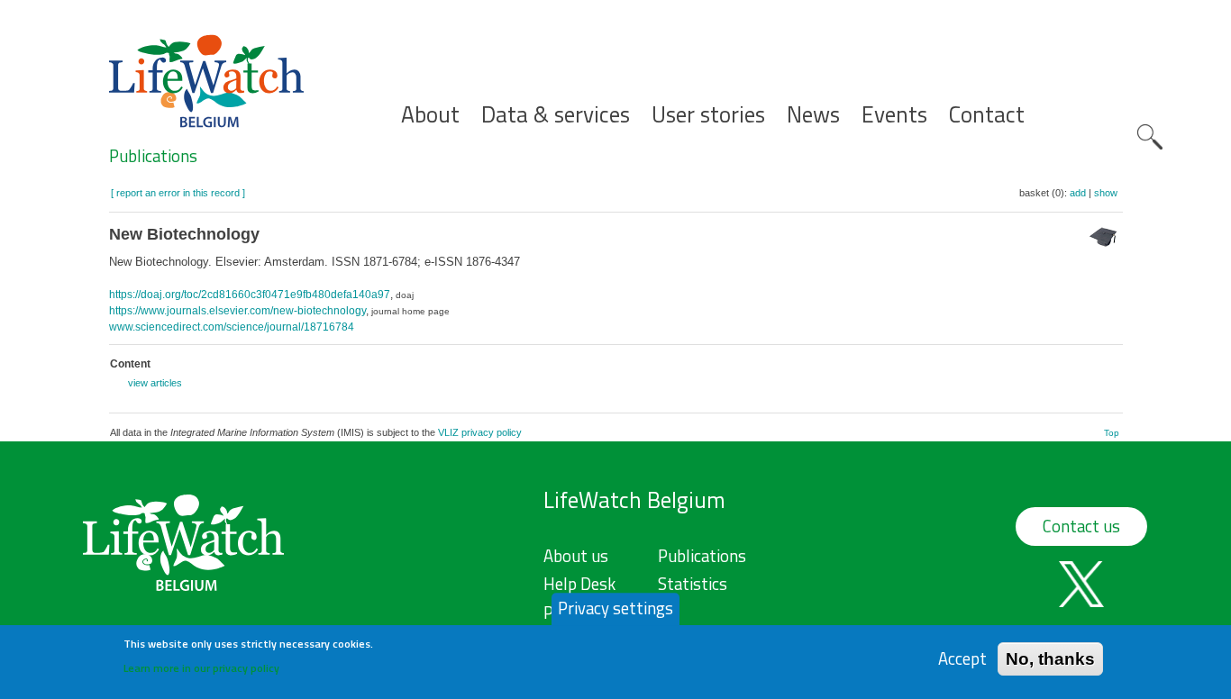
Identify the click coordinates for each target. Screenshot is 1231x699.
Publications (153, 155)
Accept (962, 658)
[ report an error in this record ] (178, 192)
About (430, 115)
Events (894, 115)
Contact (987, 115)
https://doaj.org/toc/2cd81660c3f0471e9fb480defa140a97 (249, 294)
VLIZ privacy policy (480, 432)
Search (1150, 137)
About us (575, 555)
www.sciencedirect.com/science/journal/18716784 (231, 327)
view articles (155, 382)
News (813, 115)
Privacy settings (615, 608)
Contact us (1081, 526)
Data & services (555, 115)
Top (1111, 433)
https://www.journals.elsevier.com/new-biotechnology (237, 310)
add (1078, 192)
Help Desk (579, 583)
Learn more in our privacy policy (201, 667)
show (1105, 192)
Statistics (692, 583)
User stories (708, 115)
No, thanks (1050, 658)
